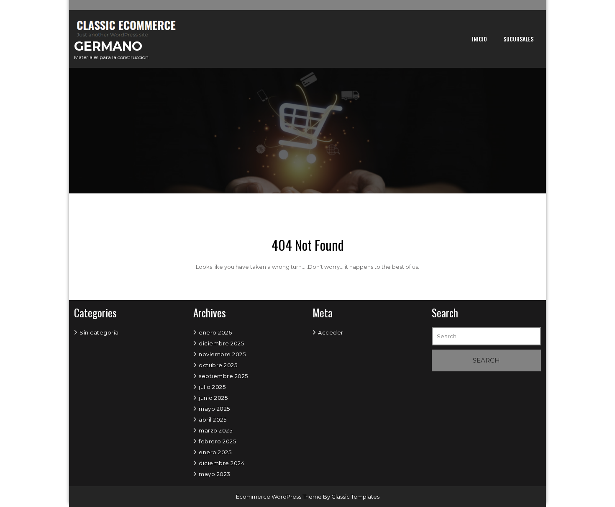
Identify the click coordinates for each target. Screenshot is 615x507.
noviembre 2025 (222, 354)
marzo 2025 (215, 430)
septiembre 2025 (223, 376)
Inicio (479, 38)
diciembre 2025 (221, 343)
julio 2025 (212, 386)
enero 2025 (215, 452)
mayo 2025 (214, 408)
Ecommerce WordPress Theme (279, 496)
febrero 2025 (217, 441)
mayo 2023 (215, 474)
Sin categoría (99, 332)
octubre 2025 (218, 365)
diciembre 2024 (221, 463)
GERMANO (108, 46)
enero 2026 (215, 332)
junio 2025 (213, 397)
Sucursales (518, 38)
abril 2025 (212, 419)
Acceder (330, 332)
